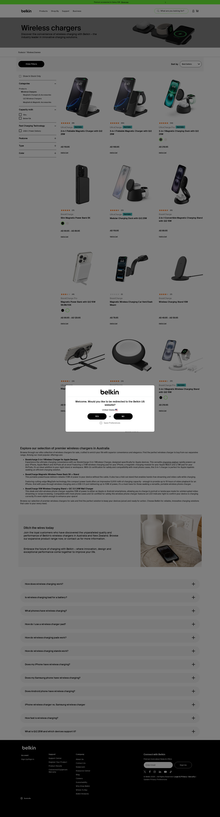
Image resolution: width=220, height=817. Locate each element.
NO (123, 416)
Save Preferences (112, 423)
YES (97, 416)
